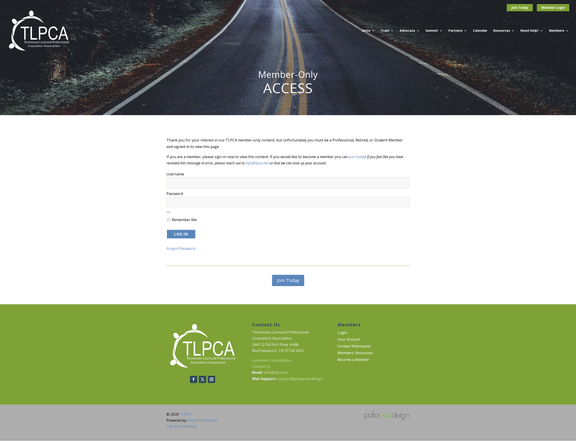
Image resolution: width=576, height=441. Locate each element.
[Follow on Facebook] (193, 379)
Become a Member (353, 360)
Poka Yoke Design (202, 420)
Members (556, 31)
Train (385, 31)
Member (548, 7)
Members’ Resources (355, 353)
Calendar (480, 31)
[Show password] (168, 212)
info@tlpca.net (257, 163)
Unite (366, 31)
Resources (501, 31)
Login (560, 7)
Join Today (519, 7)
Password (174, 193)
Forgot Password (180, 248)
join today (357, 156)
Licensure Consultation (271, 360)
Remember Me (184, 219)
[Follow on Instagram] (211, 379)
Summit (431, 31)
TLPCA (185, 414)
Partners (455, 31)
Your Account (349, 340)
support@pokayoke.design (299, 378)
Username (175, 174)
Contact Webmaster (354, 347)
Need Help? (529, 31)
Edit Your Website (181, 426)
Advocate (407, 31)
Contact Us (261, 366)
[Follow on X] (202, 379)
